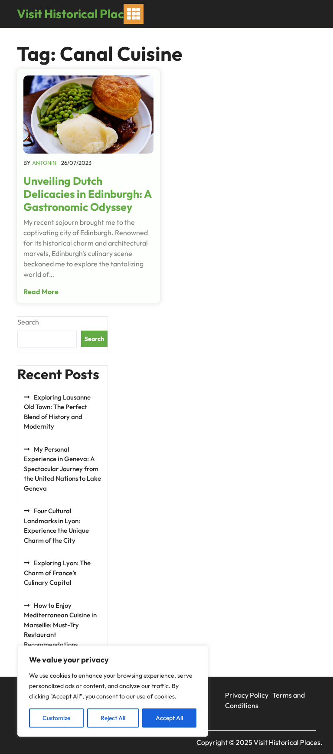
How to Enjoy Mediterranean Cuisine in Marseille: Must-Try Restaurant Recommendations (60, 625)
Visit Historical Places (76, 13)
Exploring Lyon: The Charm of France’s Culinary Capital (57, 573)
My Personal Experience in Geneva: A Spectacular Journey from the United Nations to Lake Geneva (62, 468)
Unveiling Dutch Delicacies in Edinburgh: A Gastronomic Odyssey (87, 194)
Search (28, 322)
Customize (56, 718)
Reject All (113, 718)
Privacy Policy (246, 695)
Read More (41, 291)
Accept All (169, 718)
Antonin (44, 162)
